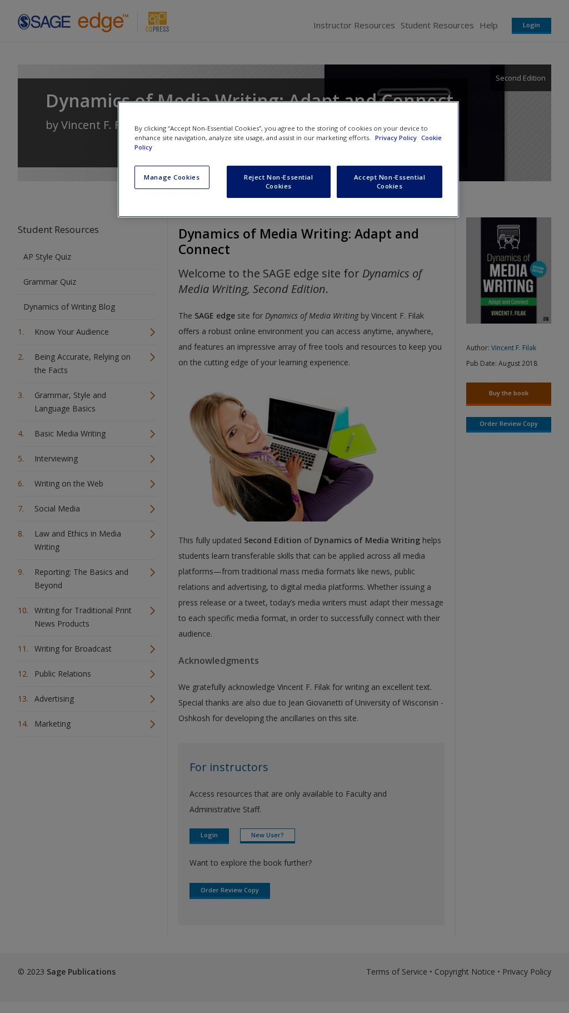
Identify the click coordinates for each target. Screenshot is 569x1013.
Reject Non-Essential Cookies (278, 181)
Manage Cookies (171, 177)
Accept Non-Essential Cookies (389, 181)
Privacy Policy (396, 137)
